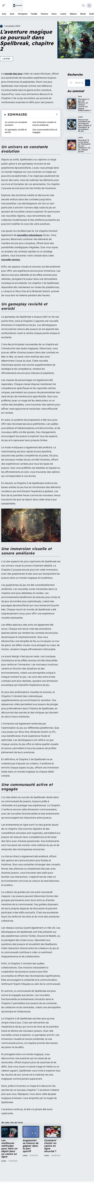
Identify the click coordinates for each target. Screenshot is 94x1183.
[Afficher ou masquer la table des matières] (42, 114)
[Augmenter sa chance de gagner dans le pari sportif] (31, 1131)
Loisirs (6, 59)
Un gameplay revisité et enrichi (16, 130)
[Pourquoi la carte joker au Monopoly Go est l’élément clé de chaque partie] (72, 145)
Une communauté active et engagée (44, 130)
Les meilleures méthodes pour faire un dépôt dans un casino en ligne (9, 1148)
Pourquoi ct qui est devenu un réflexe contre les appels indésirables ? (84, 105)
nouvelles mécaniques (29, 235)
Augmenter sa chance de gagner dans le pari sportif (30, 1146)
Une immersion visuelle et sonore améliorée (44, 123)
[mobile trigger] (4, 5)
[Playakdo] (18, 5)
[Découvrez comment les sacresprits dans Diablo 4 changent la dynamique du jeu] (72, 124)
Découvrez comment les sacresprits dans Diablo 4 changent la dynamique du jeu (84, 125)
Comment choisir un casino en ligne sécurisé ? (50, 1146)
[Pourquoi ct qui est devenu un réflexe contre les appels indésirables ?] (72, 104)
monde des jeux (14, 73)
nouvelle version (10, 259)
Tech (80, 96)
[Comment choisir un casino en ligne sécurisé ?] (52, 1131)
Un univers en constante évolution (16, 123)
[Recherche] (83, 6)
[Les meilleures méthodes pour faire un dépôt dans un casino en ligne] (9, 1131)
